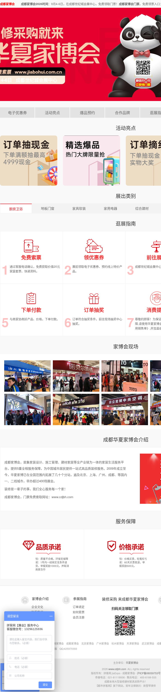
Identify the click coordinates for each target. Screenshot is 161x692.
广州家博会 (102, 643)
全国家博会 (57, 643)
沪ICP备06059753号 (149, 673)
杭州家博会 (118, 643)
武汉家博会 (148, 643)
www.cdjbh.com (117, 669)
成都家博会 (72, 643)
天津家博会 (133, 643)
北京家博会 (87, 643)
